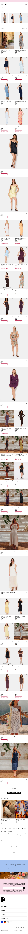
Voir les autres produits (14, 792)
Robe (2, 840)
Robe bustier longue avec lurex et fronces (5, 290)
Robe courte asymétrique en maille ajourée (9, 736)
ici (21, 891)
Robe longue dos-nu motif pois (19, 642)
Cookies (15, 932)
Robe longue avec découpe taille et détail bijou (20, 239)
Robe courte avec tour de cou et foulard (20, 481)
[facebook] (15, 868)
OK (24, 887)
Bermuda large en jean (20, 819)
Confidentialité (16, 929)
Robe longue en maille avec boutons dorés (20, 617)
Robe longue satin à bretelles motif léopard (20, 51)
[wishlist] (21, 4)
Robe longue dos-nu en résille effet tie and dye (20, 290)
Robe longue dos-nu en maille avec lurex (20, 317)
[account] (23, 4)
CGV (1, 927)
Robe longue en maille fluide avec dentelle (6, 429)
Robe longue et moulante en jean (6, 102)
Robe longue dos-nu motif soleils (19, 127)
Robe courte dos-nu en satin (6, 264)
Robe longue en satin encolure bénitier (19, 76)
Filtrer (23, 28)
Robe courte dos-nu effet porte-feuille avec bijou (10, 360)
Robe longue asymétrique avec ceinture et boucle (5, 693)
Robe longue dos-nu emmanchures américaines (6, 455)
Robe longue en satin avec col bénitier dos (6, 508)
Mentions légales (4, 932)
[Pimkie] (7, 4)
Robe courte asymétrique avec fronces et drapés (5, 481)
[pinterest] (19, 868)
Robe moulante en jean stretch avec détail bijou (10, 778)
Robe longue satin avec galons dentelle (5, 51)
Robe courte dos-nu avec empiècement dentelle (5, 666)
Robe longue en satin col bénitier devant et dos (5, 317)
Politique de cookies (4, 930)
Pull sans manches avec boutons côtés (5, 820)
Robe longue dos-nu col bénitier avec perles (5, 239)
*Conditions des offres (18, 930)
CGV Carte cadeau (4, 929)
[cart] (12, 50)
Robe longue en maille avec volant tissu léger (9, 592)
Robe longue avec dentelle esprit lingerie (8, 551)
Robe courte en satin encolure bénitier (8, 170)
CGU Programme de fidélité (19, 927)
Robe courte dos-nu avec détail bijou (19, 693)
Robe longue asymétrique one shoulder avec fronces (6, 127)
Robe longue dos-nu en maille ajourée (20, 429)
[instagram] (8, 868)
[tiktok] (12, 868)
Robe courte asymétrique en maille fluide (20, 666)
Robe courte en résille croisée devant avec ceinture (10, 402)
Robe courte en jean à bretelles (5, 76)
